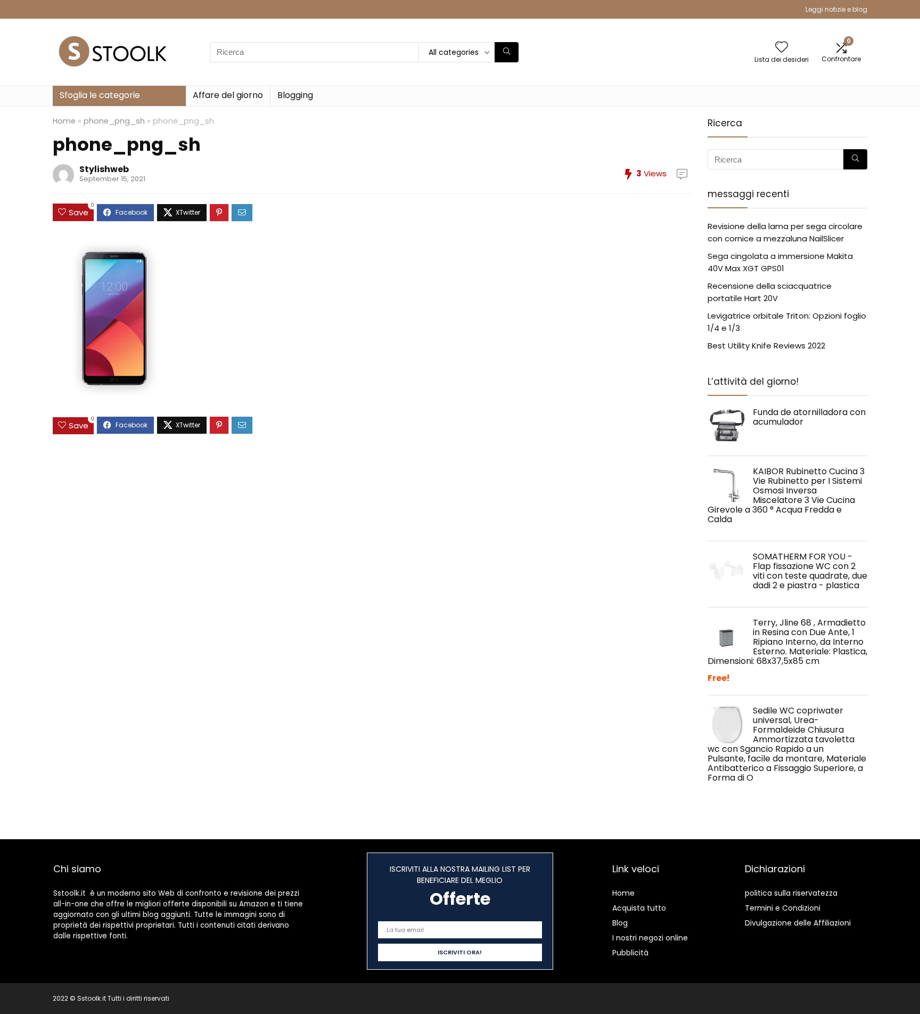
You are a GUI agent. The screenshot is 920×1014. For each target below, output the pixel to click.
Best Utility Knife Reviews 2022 (766, 345)
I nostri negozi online (650, 937)
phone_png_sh (114, 121)
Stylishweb (104, 169)
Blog (620, 923)
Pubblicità (630, 952)
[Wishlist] (781, 47)
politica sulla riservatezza (791, 893)
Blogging (295, 95)
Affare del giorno (228, 95)
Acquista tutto (639, 908)
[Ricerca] (507, 52)
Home (64, 121)
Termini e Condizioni (782, 908)
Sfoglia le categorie (100, 95)
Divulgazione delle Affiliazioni (798, 923)
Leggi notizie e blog (836, 9)
